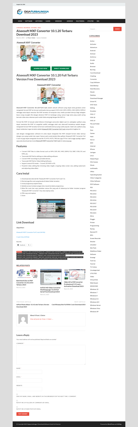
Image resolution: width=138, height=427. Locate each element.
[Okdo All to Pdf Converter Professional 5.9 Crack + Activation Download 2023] (74, 275)
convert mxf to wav (76, 257)
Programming (94, 225)
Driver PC (93, 101)
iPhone (92, 149)
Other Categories (95, 178)
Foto (91, 130)
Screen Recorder (95, 238)
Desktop (93, 95)
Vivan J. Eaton (31, 38)
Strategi (92, 257)
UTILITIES (90, 21)
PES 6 (92, 216)
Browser (93, 66)
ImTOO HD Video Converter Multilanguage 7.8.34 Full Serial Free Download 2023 (50, 290)
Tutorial (92, 264)
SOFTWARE (28, 21)
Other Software (95, 181)
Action (92, 41)
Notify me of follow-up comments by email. (32, 402)
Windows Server (95, 305)
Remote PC (93, 232)
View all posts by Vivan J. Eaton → (41, 319)
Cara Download (95, 73)
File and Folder (95, 124)
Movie (92, 165)
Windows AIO (94, 302)
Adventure (93, 47)
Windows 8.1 (94, 299)
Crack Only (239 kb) (22, 237)
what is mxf (63, 259)
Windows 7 (93, 292)
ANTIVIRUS (38, 21)
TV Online (93, 267)
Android (92, 50)
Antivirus (93, 57)
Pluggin (92, 219)
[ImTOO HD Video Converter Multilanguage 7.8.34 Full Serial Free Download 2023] (51, 278)
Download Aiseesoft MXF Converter (28, 259)
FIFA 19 (92, 120)
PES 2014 (93, 194)
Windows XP (94, 311)
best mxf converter (45, 257)
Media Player (94, 159)
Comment (20, 343)
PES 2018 (93, 206)
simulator (93, 245)
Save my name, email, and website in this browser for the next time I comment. (46, 396)
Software (34, 27)
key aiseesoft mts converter (49, 259)
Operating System (96, 175)
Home (20, 21)
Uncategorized (95, 270)
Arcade (92, 60)
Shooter (92, 241)
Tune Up (93, 260)
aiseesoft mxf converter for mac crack (51, 253)
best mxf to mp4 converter (60, 257)
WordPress (111, 424)
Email (19, 377)
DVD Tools (93, 105)
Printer (92, 222)
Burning (92, 69)
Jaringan (93, 152)
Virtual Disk (94, 280)
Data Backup (94, 85)
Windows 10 (94, 289)
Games (92, 133)
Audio (92, 63)
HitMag (119, 424)
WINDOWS (58, 21)
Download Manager (96, 98)
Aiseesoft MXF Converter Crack (72, 251)
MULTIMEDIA (80, 21)
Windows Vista (95, 308)
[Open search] (120, 21)
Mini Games (94, 162)
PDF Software (94, 184)
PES (91, 187)
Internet (92, 146)
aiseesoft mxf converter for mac (27, 253)
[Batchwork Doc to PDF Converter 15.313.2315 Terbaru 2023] (27, 274)
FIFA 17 (92, 114)
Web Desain (94, 283)
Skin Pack (93, 248)
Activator (93, 44)
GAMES (48, 21)
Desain (92, 92)
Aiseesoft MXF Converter (53, 251)
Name (18, 368)
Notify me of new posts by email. (28, 409)
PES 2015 (93, 197)
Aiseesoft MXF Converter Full (74, 253)
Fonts (92, 127)
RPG (91, 235)
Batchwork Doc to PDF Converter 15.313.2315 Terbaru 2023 (24, 283)
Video (39, 27)
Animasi (92, 54)
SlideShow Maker (95, 251)
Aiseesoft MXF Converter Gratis (27, 255)
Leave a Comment (41, 38)
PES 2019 (93, 210)
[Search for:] (105, 29)
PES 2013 (93, 190)
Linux (92, 155)
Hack (91, 136)
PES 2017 (93, 203)
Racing (92, 229)
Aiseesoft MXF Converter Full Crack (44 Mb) (30, 232)
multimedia (27, 27)
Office (92, 171)
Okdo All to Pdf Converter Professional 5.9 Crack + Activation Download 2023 (74, 284)
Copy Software (95, 82)
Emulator (93, 111)
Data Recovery (95, 89)
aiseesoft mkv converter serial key (34, 251)
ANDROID (70, 21)
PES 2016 (93, 200)
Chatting (93, 76)
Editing (92, 108)
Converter (19, 27)
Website (19, 385)
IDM (98, 21)
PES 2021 (93, 213)
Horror (92, 140)
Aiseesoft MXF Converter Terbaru (27, 257)
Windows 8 (93, 295)
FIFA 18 (92, 117)
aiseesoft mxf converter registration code (51, 255)
